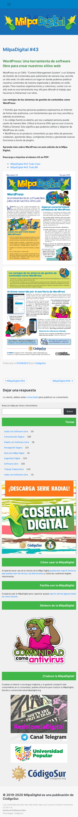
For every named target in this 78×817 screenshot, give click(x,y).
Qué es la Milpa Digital (14, 453)
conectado (32, 397)
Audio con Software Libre (16, 431)
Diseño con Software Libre (16, 442)
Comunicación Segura (14, 437)
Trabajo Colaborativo (14, 469)
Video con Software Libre (16, 474)
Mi (11, 167)
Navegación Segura (13, 447)
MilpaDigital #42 (16, 380)
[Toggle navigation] (9, 4)
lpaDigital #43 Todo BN (25, 167)
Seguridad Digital (12, 458)
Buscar (70, 411)
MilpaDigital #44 (61, 380)
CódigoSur (40, 363)
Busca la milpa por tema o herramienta (19, 405)
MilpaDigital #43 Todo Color (25, 163)
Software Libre (11, 464)
